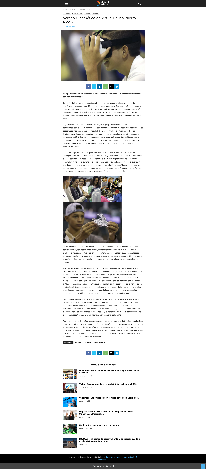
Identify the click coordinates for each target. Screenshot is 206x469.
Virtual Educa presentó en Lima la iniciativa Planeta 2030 (108, 384)
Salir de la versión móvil (103, 466)
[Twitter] (94, 86)
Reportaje (95, 13)
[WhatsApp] (105, 86)
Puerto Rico (78, 342)
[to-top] (203, 465)
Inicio (65, 9)
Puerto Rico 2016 (77, 13)
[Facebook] (88, 86)
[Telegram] (116, 86)
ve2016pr (88, 342)
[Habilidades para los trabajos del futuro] (70, 429)
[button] (66, 3)
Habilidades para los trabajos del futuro (99, 425)
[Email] (111, 86)
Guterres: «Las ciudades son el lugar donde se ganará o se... (109, 398)
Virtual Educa (70, 26)
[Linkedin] (99, 86)
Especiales (72, 9)
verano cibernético (100, 342)
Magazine (87, 13)
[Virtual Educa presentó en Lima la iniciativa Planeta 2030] (70, 388)
